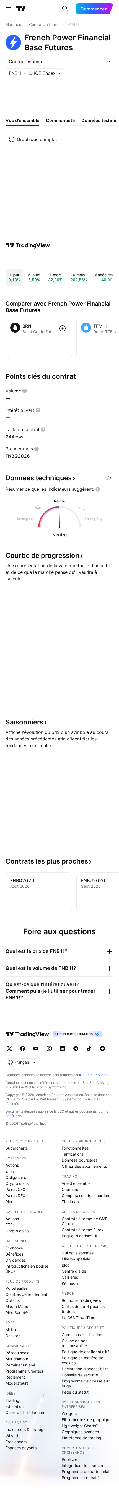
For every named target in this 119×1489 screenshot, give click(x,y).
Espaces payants (21, 1447)
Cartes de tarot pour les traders (83, 1309)
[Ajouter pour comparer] (62, 328)
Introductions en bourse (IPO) (27, 1268)
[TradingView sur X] (9, 1048)
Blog (66, 1265)
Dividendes (16, 1260)
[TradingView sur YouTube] (36, 1048)
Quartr (16, 1116)
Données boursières (79, 1160)
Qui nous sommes (78, 1253)
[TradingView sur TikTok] (89, 1048)
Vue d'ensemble (76, 1183)
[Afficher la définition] (24, 390)
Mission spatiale (76, 1259)
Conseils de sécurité (80, 1375)
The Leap (70, 1201)
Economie (14, 1248)
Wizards (13, 1435)
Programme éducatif (80, 1477)
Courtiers (70, 1189)
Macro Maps (17, 1306)
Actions (12, 1165)
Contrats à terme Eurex (83, 1229)
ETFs (10, 1171)
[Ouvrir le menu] (8, 8)
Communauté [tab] (60, 120)
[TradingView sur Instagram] (49, 1048)
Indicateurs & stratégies (27, 1429)
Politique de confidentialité (86, 1351)
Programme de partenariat (86, 1471)
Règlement (15, 1377)
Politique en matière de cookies (82, 1360)
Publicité (69, 1459)
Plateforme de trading (81, 1437)
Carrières (70, 1277)
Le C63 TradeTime (78, 1317)
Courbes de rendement (26, 1294)
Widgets (69, 1413)
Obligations (16, 1177)
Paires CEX (15, 1189)
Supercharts (17, 1148)
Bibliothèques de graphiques (87, 1419)
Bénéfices (14, 1254)
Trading (12, 1400)
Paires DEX (15, 1195)
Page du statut (75, 1392)
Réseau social (18, 1352)
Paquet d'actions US (80, 1235)
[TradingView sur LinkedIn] (62, 1048)
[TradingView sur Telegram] (76, 1048)
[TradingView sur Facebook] (23, 1048)
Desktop (13, 1335)
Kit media (70, 1283)
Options (13, 1300)
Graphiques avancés (80, 1431)
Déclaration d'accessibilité (85, 1368)
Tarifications (73, 1154)
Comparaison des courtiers (86, 1195)
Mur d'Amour (17, 1359)
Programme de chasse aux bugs (86, 1383)
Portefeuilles (17, 1288)
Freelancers (16, 1441)
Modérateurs (17, 1383)
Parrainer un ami (20, 1365)
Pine (9, 1201)
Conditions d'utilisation (82, 1334)
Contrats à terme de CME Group (84, 1221)
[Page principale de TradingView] (21, 9)
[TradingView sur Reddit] (102, 1048)
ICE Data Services (93, 1075)
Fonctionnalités (75, 1148)
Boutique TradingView (81, 1300)
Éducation (15, 1406)
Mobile (11, 1329)
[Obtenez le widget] (107, 478)
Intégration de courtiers (83, 1465)
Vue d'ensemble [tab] (22, 120)
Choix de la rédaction (25, 1412)
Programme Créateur (24, 1371)
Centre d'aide (74, 1271)
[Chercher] (65, 8)
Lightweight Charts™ (80, 1425)
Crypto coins (17, 1183)
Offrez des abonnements (84, 1166)
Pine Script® (17, 1312)
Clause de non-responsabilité (75, 1343)
